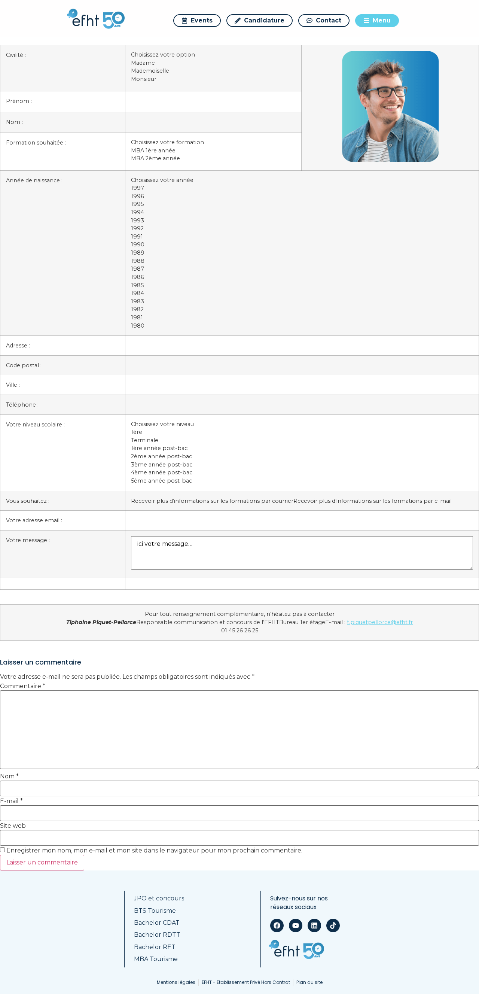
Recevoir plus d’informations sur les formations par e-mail (372, 501)
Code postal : (24, 365)
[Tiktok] (333, 925)
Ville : (13, 384)
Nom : (14, 122)
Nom (9, 776)
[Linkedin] (314, 925)
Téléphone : (22, 404)
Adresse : (18, 345)
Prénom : (19, 101)
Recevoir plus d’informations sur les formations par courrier (212, 501)
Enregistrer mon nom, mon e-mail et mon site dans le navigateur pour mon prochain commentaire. (154, 851)
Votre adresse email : (34, 520)
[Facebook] (277, 925)
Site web (13, 826)
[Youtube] (295, 925)
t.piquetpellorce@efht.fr (380, 622)
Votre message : (28, 540)
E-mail (11, 801)
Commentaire (22, 686)
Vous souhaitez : (27, 501)
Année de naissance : (34, 180)
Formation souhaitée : (36, 142)
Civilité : (16, 55)
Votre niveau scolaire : (35, 424)
